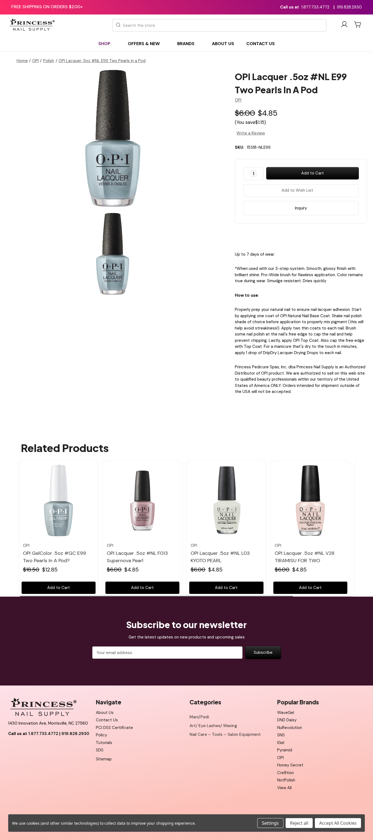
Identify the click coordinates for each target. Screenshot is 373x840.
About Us (105, 712)
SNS (281, 735)
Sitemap (104, 759)
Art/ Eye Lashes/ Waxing (213, 725)
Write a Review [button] (250, 133)
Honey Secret (290, 765)
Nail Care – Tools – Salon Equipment (225, 734)
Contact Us (107, 720)
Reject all (299, 823)
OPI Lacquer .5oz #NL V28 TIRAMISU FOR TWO (304, 557)
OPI (280, 757)
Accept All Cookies (338, 823)
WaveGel (285, 712)
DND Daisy (287, 720)
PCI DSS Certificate (114, 727)
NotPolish (286, 780)
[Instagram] (37, 747)
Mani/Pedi (199, 717)
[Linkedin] (315, 236)
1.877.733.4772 (315, 7)
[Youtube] (24, 747)
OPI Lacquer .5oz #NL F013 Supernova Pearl (137, 557)
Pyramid (284, 750)
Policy (101, 735)
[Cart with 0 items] (358, 24)
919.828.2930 (349, 7)
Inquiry (301, 208)
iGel (280, 742)
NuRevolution (289, 727)
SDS (99, 750)
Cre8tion (285, 772)
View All (284, 788)
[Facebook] (286, 236)
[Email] (296, 236)
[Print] (305, 236)
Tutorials (104, 742)
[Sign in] (344, 25)
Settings (270, 823)
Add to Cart (58, 587)
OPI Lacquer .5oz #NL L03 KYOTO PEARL (220, 557)
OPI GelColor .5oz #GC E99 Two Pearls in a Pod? (54, 557)
